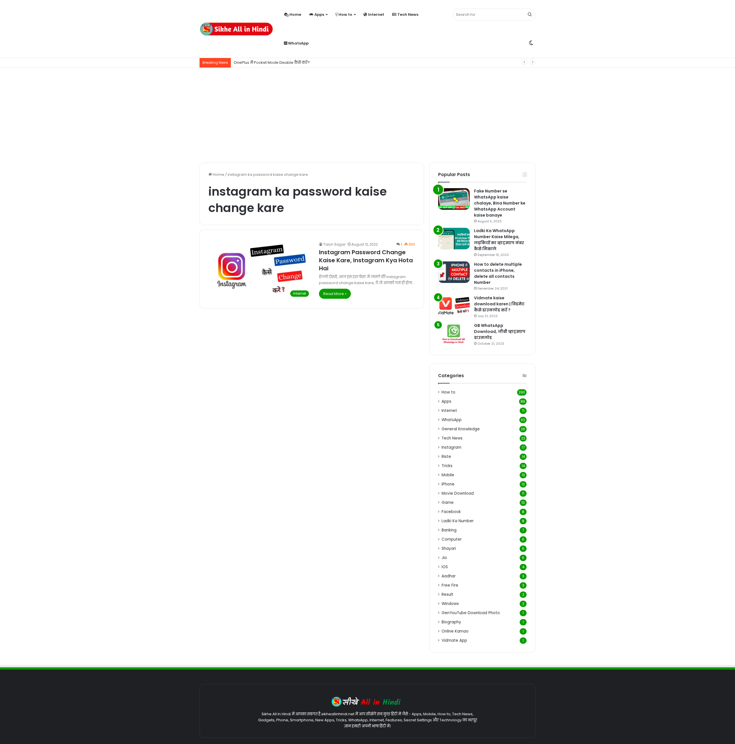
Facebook (451, 511)
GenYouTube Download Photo (471, 613)
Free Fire (450, 585)
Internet (375, 14)
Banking (449, 530)
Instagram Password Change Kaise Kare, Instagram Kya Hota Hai (366, 260)
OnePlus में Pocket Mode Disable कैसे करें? (272, 62)
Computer (452, 539)
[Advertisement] (367, 114)
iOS (445, 567)
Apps (319, 14)
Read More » (335, 293)
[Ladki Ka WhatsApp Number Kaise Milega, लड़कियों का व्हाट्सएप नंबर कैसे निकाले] (454, 238)
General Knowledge (461, 429)
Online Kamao (455, 631)
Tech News (407, 14)
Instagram (451, 447)
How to (345, 14)
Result (447, 594)
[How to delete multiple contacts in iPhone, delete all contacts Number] (454, 272)
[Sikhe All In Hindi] (236, 29)
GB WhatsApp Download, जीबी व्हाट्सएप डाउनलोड (499, 331)
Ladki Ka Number (458, 521)
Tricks (447, 466)
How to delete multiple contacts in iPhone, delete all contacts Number (498, 273)
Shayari (449, 548)
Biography (451, 622)
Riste (446, 456)
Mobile (448, 475)
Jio (444, 557)
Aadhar (449, 576)
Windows (450, 603)
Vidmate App (454, 640)
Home (295, 14)
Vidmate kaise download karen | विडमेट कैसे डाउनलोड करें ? (499, 304)
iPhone (448, 484)
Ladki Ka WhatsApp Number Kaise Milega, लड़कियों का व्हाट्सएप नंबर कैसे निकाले (499, 240)
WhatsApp (298, 43)
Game (448, 502)
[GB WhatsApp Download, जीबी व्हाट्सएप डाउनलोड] (454, 333)
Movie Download (458, 493)
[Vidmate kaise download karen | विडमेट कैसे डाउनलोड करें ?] (454, 306)
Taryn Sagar (334, 244)
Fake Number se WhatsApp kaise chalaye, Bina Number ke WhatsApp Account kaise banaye (499, 203)
